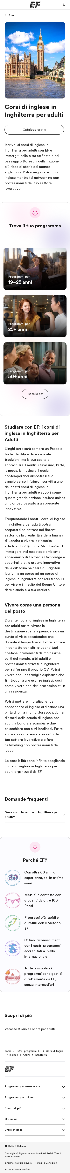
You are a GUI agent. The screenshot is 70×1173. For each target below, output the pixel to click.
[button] (7, 4)
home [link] (8, 1050)
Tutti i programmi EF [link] (28, 1050)
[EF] (35, 5)
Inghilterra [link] (41, 1054)
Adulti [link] (26, 1054)
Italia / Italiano (17, 1146)
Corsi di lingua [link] (54, 1050)
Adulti (13, 15)
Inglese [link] (13, 1054)
